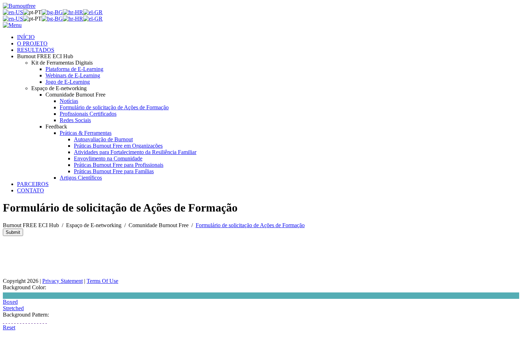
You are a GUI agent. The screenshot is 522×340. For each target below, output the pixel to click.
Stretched (13, 308)
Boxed (10, 302)
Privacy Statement (62, 281)
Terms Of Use (102, 281)
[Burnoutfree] (19, 6)
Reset (9, 327)
